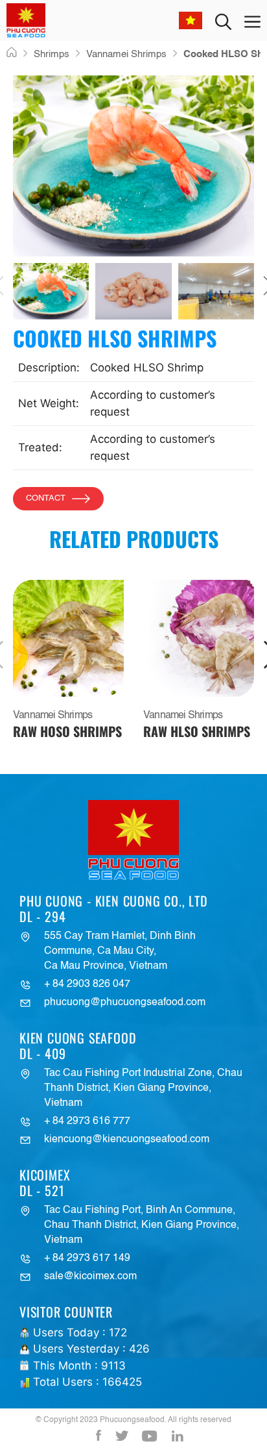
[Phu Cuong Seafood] (25, 20)
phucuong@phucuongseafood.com (124, 1002)
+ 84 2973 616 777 (87, 1121)
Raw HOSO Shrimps (67, 731)
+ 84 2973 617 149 (87, 1258)
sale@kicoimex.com (90, 1276)
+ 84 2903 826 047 (87, 984)
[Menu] (252, 20)
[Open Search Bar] (223, 20)
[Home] (11, 53)
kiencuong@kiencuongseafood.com (126, 1139)
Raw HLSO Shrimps (196, 731)
